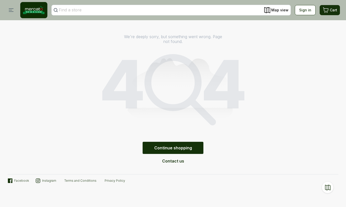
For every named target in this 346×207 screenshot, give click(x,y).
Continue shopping (173, 147)
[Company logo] (33, 10)
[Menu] (11, 10)
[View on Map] (327, 187)
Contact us (173, 161)
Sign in (305, 10)
